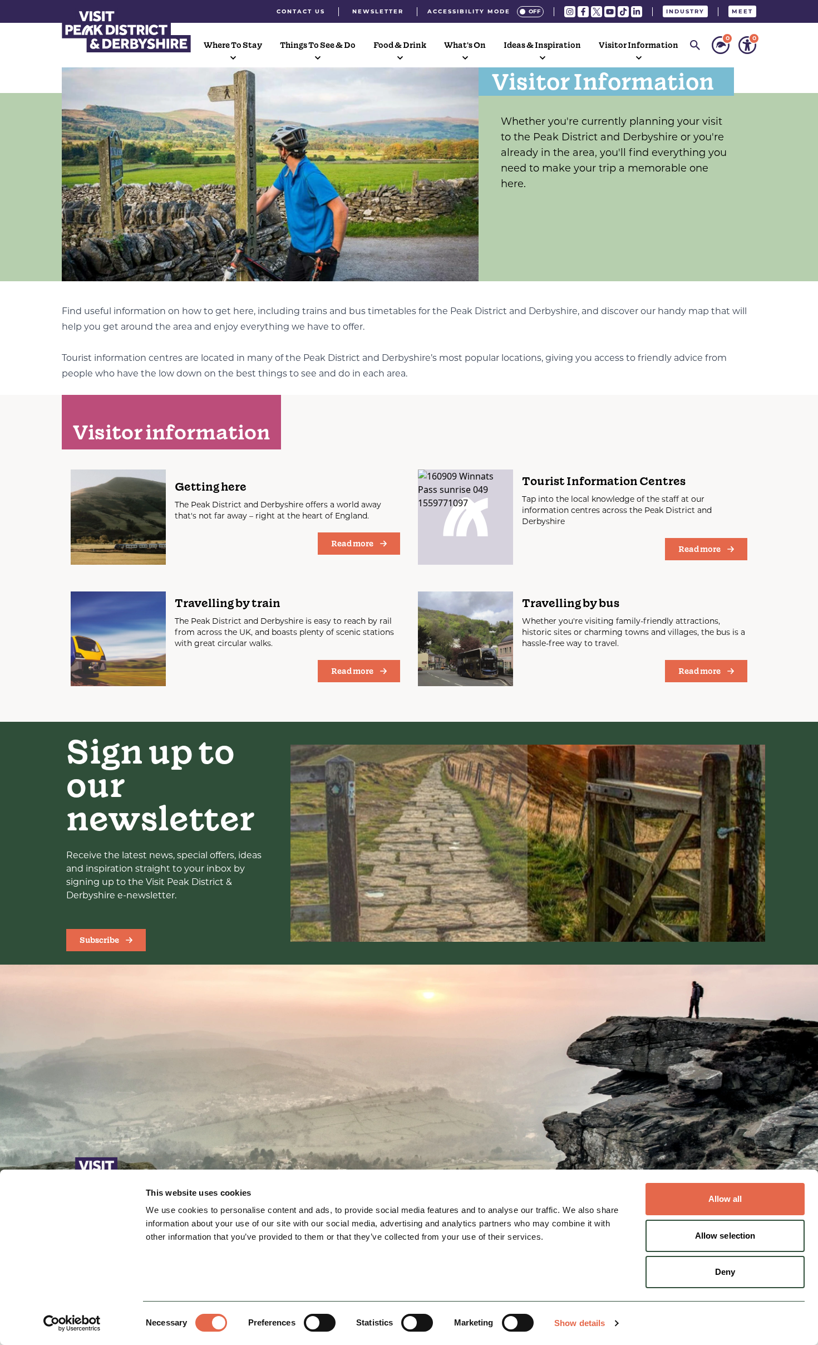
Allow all (725, 1199)
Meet (742, 11)
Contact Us (301, 11)
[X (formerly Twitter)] (596, 11)
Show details (579, 1323)
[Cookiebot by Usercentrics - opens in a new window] (72, 1323)
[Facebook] (583, 11)
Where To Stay (233, 45)
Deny (725, 1271)
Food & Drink (399, 45)
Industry (685, 11)
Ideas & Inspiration (542, 45)
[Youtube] (609, 11)
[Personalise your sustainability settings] (721, 45)
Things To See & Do (318, 45)
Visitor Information (638, 45)
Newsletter (377, 11)
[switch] (320, 1323)
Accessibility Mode (468, 11)
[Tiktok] (623, 11)
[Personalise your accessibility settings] (747, 45)
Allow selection (725, 1235)
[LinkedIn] (636, 11)
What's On (465, 45)
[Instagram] (569, 11)
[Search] (695, 45)
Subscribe (99, 940)
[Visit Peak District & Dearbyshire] (126, 30)
